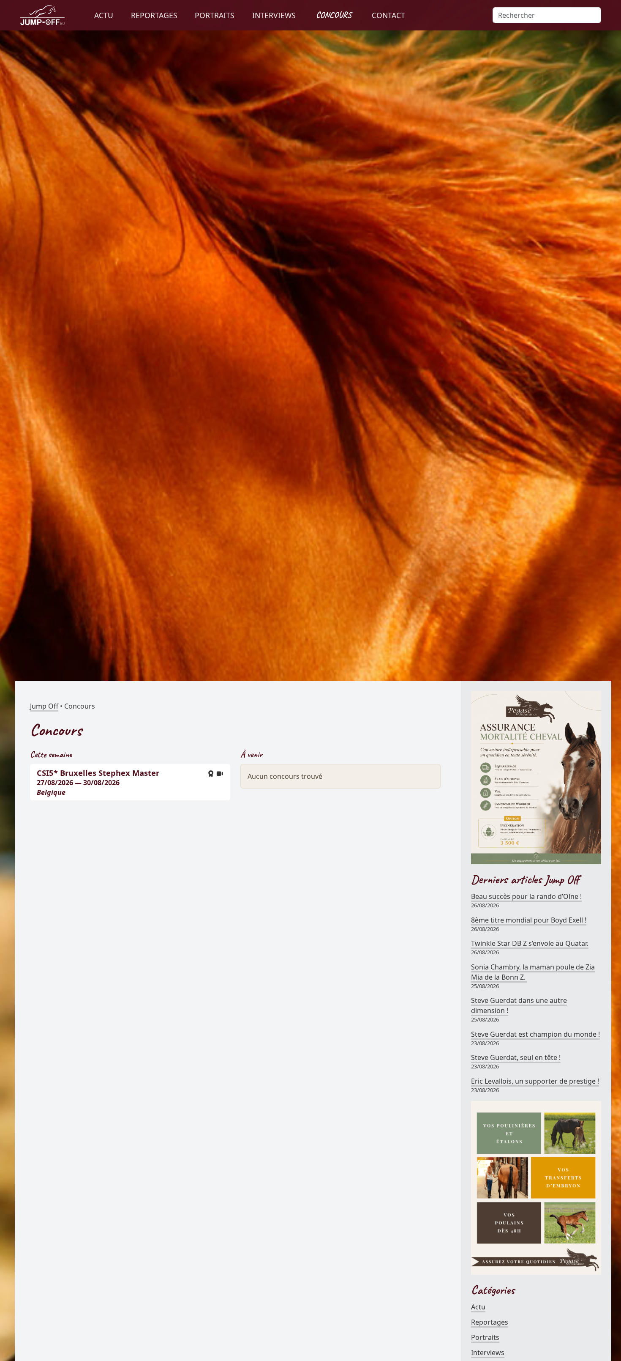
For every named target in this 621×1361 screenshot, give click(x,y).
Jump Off (44, 706)
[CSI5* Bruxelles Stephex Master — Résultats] (211, 773)
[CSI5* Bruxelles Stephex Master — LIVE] (220, 773)
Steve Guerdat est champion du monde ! (535, 1034)
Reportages (489, 1322)
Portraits (485, 1337)
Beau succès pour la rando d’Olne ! (526, 896)
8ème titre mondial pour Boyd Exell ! (528, 920)
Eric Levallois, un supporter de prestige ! (535, 1081)
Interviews (487, 1352)
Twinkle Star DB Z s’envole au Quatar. (529, 943)
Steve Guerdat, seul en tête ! (516, 1057)
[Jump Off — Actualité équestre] (42, 15)
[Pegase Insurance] (536, 776)
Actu (478, 1307)
